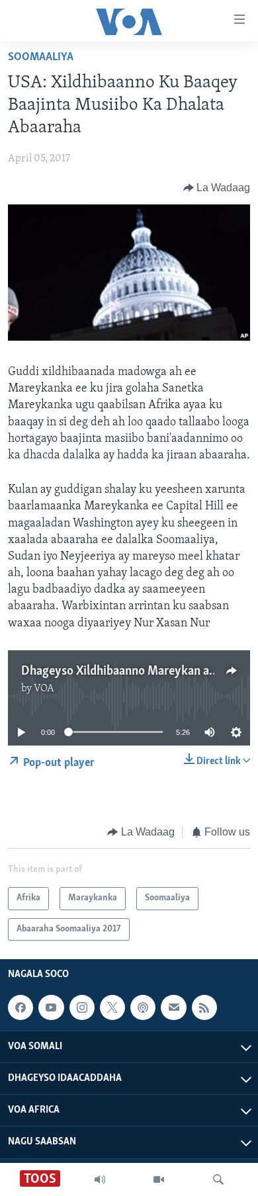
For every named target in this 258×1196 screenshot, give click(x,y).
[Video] (159, 1179)
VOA (44, 688)
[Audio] (100, 1179)
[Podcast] (142, 1007)
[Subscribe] (173, 1007)
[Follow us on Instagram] (82, 1007)
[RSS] (204, 1007)
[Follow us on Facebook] (20, 1007)
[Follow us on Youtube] (51, 1007)
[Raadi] (218, 1179)
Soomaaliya (40, 58)
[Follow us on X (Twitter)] (112, 1007)
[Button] (217, 187)
